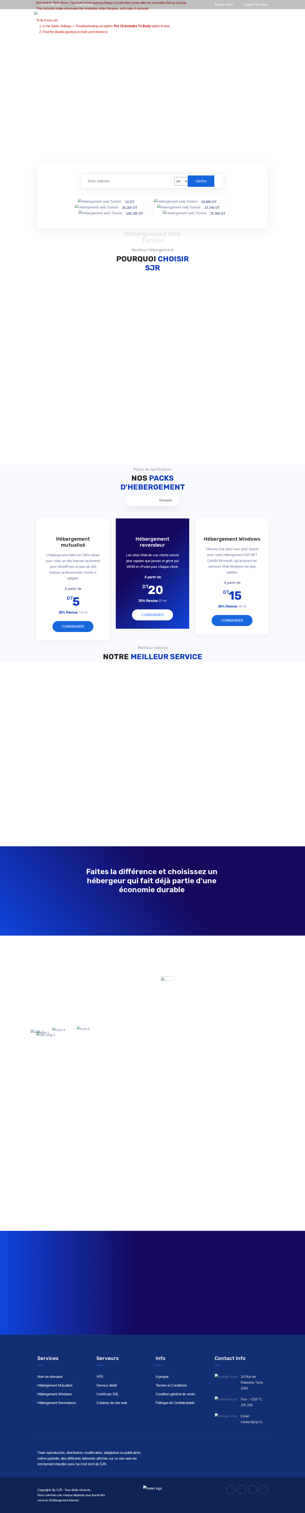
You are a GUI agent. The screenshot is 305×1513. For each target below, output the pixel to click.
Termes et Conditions (171, 1385)
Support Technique (255, 4)
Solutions (252, 18)
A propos (162, 1377)
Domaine (166, 18)
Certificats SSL (107, 1394)
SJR (59, 1490)
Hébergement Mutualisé (54, 1385)
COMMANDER (73, 626)
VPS (99, 1377)
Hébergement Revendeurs (56, 1403)
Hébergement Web (197, 18)
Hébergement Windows (54, 1394)
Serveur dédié (106, 1385)
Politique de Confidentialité (175, 1403)
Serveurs (228, 18)
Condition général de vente (175, 1394)
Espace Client (223, 4)
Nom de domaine (49, 1377)
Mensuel (139, 500)
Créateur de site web (111, 1403)
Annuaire (165, 500)
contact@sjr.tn (84, 4)
